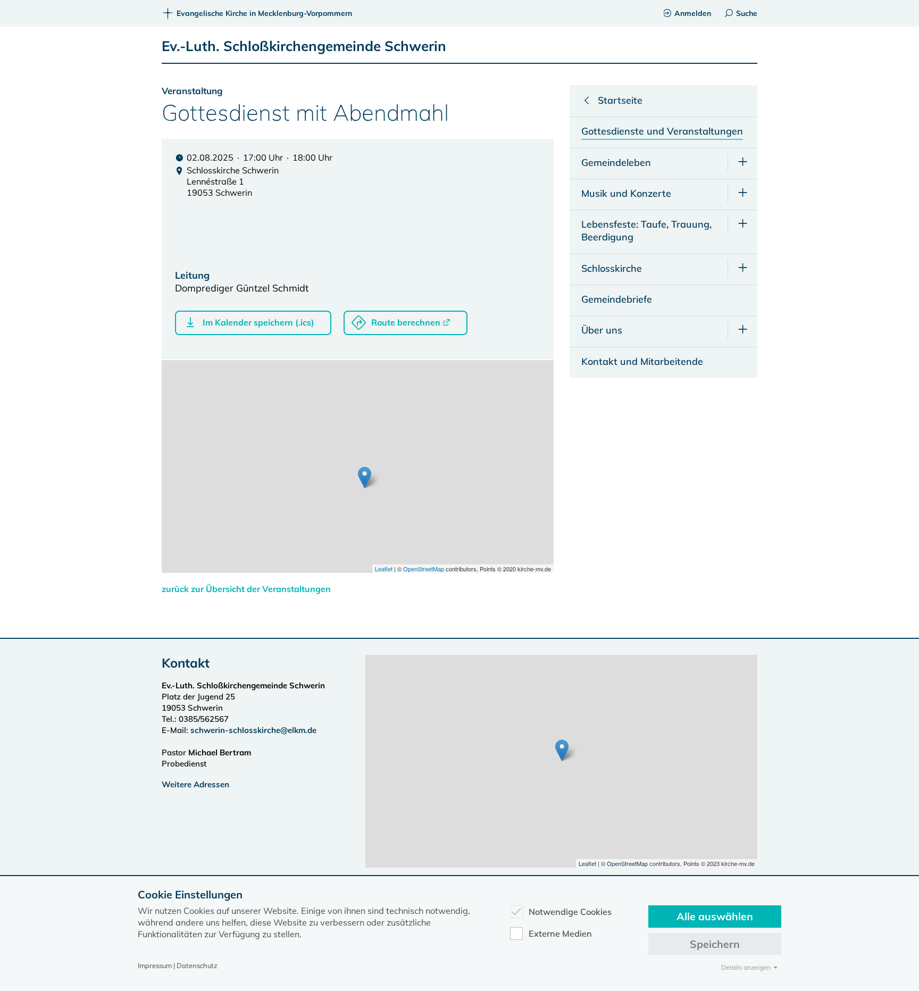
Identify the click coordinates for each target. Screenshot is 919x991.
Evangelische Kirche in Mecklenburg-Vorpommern (264, 13)
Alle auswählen (714, 916)
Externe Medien (560, 933)
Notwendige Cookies (570, 911)
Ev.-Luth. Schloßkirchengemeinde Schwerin (304, 46)
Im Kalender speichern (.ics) (258, 322)
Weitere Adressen (195, 784)
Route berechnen (405, 322)
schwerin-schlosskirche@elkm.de (253, 730)
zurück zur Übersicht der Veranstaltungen (246, 589)
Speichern (715, 944)
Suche (746, 13)
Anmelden (692, 13)
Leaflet (383, 568)
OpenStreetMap (423, 568)
